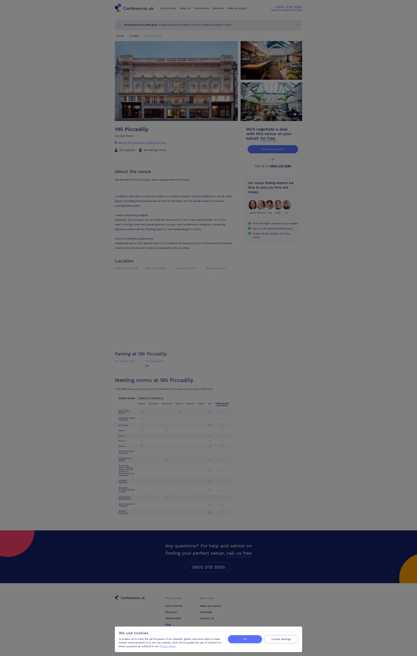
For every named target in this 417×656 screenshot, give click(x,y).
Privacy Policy (168, 646)
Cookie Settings (281, 639)
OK (245, 639)
